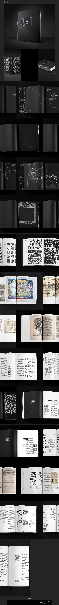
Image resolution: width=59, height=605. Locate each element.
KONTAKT (29, 598)
